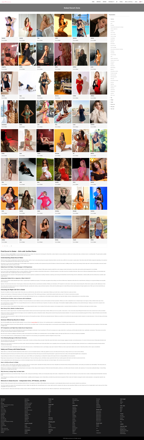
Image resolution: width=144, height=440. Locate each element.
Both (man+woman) (52, 427)
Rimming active (27, 405)
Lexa (74, 124)
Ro (73, 153)
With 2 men (27, 421)
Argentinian (74, 408)
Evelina (92, 124)
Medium (121, 402)
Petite (50, 410)
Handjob (2, 432)
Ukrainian (98, 404)
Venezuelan (98, 405)
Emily (3, 153)
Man (49, 423)
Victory (39, 95)
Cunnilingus (3, 413)
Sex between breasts (28, 410)
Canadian (74, 415)
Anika (21, 67)
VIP (116, 1)
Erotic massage (3, 420)
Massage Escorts (123, 429)
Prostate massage (28, 404)
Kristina (57, 211)
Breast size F (98, 418)
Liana (38, 211)
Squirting (26, 412)
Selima (74, 67)
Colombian (74, 416)
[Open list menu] (109, 97)
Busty (50, 407)
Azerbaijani (74, 409)
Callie (56, 38)
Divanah (57, 153)
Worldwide (122, 419)
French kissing (3, 425)
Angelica (4, 67)
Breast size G (98, 419)
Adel (21, 182)
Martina (75, 38)
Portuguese (74, 433)
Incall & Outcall (27, 427)
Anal (1, 402)
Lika (21, 239)
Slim (49, 412)
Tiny (49, 415)
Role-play (26, 408)
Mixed (73, 403)
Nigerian (73, 430)
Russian (97, 400)
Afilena (92, 95)
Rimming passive (28, 407)
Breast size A (98, 411)
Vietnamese (98, 407)
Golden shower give (4, 428)
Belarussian (74, 411)
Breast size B (98, 412)
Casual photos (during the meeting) (7, 404)
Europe (121, 418)
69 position (3, 400)
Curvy (50, 408)
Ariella (3, 239)
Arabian (50, 431)
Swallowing (27, 418)
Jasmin (3, 38)
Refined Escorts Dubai (124, 430)
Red (121, 411)
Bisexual (26, 433)
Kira (56, 124)
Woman (50, 424)
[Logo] (6, 1)
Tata (38, 38)
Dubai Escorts (122, 427)
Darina (92, 182)
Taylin (38, 153)
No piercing (51, 419)
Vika (3, 182)
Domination (3, 417)
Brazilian (73, 412)
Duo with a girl (3, 418)
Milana (3, 95)
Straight (26, 431)
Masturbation (27, 400)
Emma (56, 239)
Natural (50, 402)
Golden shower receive (5, 429)
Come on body (3, 411)
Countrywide (122, 416)
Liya (21, 95)
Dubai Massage (123, 433)
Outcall (26, 426)
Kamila (21, 211)
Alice (74, 182)
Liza (38, 124)
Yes (97, 428)
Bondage (2, 403)
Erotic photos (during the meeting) (7, 421)
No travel (121, 415)
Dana (21, 124)
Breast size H (98, 420)
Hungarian (74, 420)
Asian (50, 432)
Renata (74, 211)
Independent (98, 432)
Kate (21, 153)
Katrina (92, 211)
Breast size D (98, 415)
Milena (92, 153)
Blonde (121, 407)
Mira (38, 182)
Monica (57, 95)
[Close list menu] (109, 19)
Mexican (73, 426)
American (74, 407)
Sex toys (26, 411)
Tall (49, 414)
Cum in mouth (3, 410)
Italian (73, 422)
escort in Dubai (34, 322)
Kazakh (73, 423)
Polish (73, 431)
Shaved (50, 400)
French (73, 418)
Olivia (92, 239)
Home (93, 1)
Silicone (97, 426)
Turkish (97, 403)
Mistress (26, 401)
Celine (74, 95)
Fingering (2, 422)
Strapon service (27, 414)
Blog (136, 1)
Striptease (26, 415)
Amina (92, 38)
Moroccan (74, 429)
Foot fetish (3, 424)
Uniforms (26, 419)
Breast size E (98, 416)
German (73, 419)
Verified (104, 1)
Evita (56, 67)
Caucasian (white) (75, 400)
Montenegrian (74, 427)
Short (121, 400)
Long (121, 403)
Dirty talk (2, 415)
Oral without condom (28, 403)
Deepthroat (3, 414)
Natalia (21, 38)
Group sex (3, 431)
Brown (121, 408)
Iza (38, 239)
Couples (2, 407)
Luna (92, 67)
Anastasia (4, 124)
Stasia (38, 67)
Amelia (56, 182)
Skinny (50, 411)
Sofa (3, 211)
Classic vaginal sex (4, 406)
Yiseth (74, 239)
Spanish (97, 401)
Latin (73, 401)
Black (121, 410)
